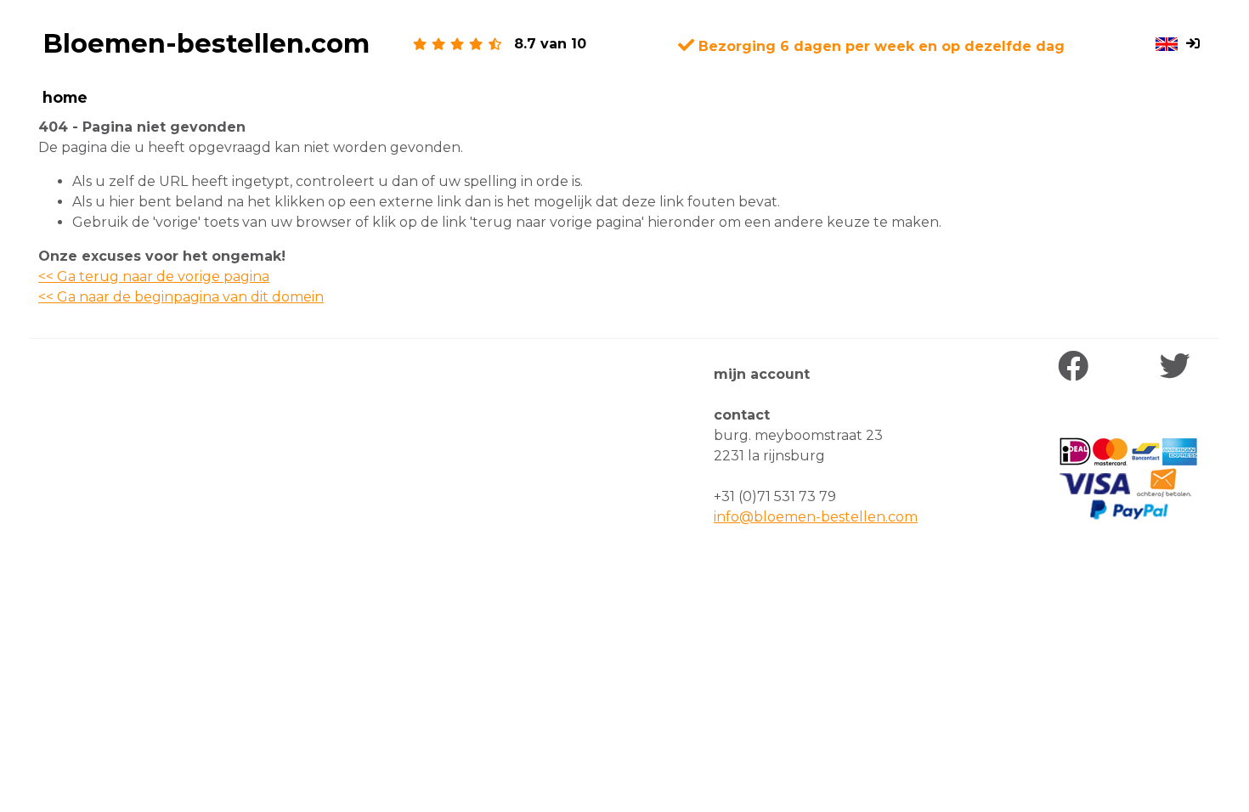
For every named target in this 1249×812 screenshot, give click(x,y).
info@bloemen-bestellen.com (816, 517)
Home (65, 97)
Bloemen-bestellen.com (206, 43)
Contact (742, 415)
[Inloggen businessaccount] (1196, 44)
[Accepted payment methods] (1128, 479)
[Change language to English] (1167, 44)
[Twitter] (1179, 367)
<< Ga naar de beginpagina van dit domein (181, 297)
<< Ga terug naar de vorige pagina (153, 276)
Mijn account (762, 374)
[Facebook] (1077, 367)
